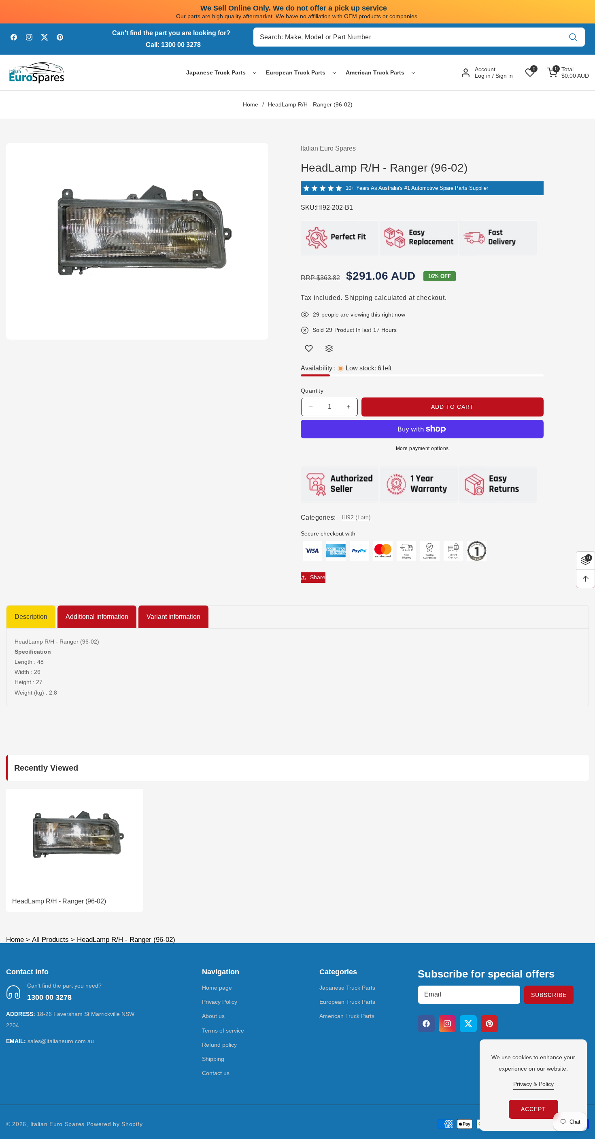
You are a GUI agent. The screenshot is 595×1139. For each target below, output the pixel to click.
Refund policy (219, 1044)
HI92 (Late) (356, 517)
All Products (50, 940)
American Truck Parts (346, 1016)
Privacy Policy (219, 1002)
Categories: (318, 517)
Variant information (173, 616)
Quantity (312, 390)
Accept (533, 1109)
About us (213, 1016)
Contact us (216, 1073)
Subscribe (549, 995)
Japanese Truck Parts (347, 987)
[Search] (573, 37)
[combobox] (419, 37)
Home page (217, 987)
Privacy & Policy (533, 1084)
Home (250, 104)
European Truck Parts (347, 1002)
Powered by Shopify (115, 1124)
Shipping (358, 297)
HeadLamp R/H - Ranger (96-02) (59, 901)
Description (31, 616)
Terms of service (223, 1030)
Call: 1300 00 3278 (173, 44)
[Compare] (329, 348)
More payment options (422, 448)
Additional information (97, 616)
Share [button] (317, 577)
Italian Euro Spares (57, 1124)
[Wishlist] (309, 348)
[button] (216, 72)
